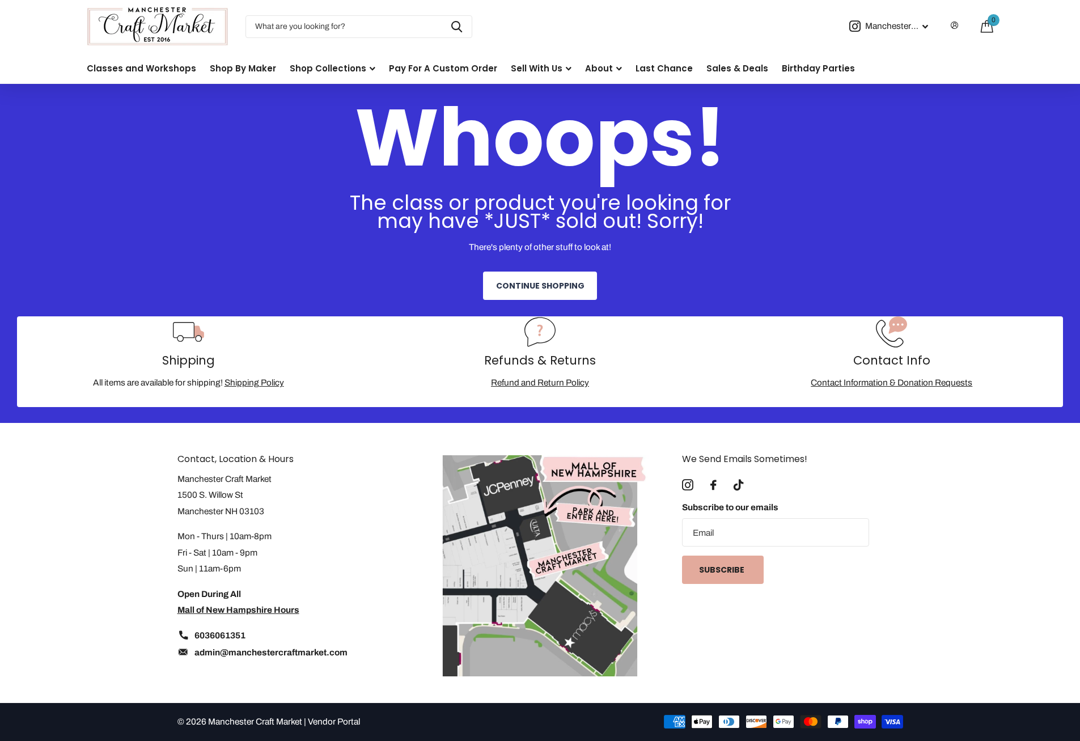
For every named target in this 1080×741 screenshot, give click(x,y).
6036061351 (219, 635)
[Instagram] (687, 485)
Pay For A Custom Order (443, 68)
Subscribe (722, 569)
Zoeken (456, 26)
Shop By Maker (243, 68)
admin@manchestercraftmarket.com (271, 652)
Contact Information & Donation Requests (891, 382)
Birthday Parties (818, 68)
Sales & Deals (737, 68)
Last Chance (664, 68)
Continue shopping (540, 285)
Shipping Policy (254, 382)
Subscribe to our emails (730, 507)
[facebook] (713, 485)
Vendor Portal (334, 721)
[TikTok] (738, 485)
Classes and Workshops (141, 68)
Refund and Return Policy (540, 382)
